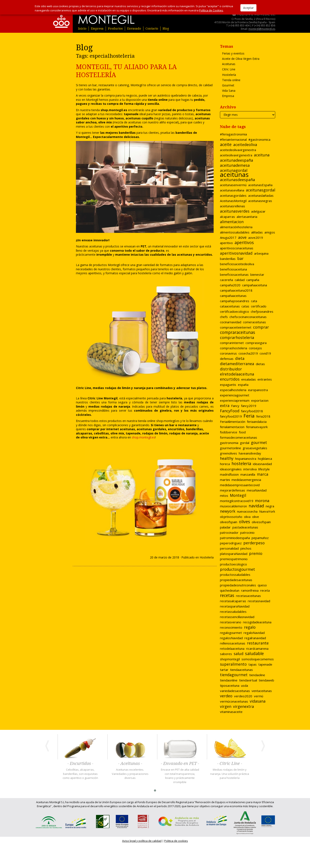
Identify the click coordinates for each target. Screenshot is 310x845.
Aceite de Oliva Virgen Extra (240, 59)
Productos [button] (115, 28)
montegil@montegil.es (261, 29)
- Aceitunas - (130, 764)
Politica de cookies (176, 841)
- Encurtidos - (80, 764)
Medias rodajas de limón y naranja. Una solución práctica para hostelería (229, 774)
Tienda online (231, 80)
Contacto (152, 28)
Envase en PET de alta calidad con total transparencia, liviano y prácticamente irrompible (180, 776)
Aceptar (248, 8)
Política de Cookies (211, 10)
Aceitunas (228, 64)
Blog (166, 28)
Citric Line (228, 69)
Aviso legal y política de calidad (142, 841)
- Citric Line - (229, 764)
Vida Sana (228, 91)
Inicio (82, 28)
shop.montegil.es (167, 421)
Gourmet (228, 85)
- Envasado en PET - (180, 764)
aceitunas (127, 429)
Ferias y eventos (233, 53)
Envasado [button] (134, 28)
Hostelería (207, 557)
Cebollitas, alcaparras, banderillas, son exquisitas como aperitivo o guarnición (80, 774)
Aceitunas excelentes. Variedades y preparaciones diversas (130, 774)
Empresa (97, 28)
